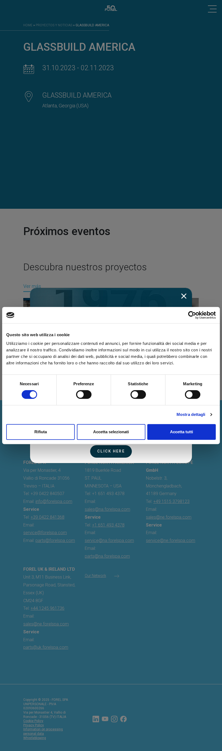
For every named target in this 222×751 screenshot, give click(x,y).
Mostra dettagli (191, 414)
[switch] (84, 394)
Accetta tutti (181, 431)
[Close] (184, 296)
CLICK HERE (111, 451)
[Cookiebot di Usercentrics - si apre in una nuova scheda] (192, 315)
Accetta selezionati (111, 431)
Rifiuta (40, 431)
